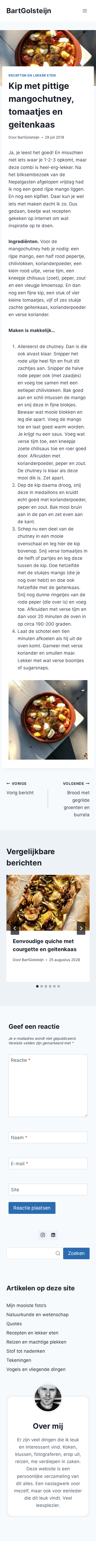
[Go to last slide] (15, 928)
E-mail (19, 1163)
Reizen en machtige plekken (36, 1342)
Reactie (21, 1060)
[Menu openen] (85, 10)
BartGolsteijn (28, 137)
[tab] (37, 986)
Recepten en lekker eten (32, 75)
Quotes (14, 1323)
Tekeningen (18, 1360)
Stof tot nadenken (25, 1351)
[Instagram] (42, 1235)
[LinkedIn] (53, 1235)
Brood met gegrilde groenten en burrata (76, 799)
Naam (19, 1137)
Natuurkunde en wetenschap (37, 1314)
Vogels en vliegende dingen (36, 1369)
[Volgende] (81, 928)
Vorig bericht (20, 788)
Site (15, 1189)
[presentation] (48, 903)
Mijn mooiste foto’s (26, 1305)
